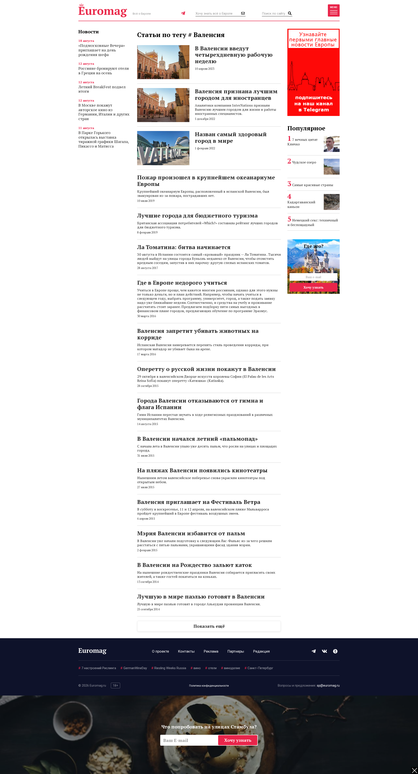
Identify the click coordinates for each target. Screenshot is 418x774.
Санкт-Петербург (258, 668)
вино (195, 668)
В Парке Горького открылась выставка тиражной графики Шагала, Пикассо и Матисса (103, 139)
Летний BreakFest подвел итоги (102, 89)
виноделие (230, 668)
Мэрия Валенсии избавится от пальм (191, 533)
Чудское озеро (304, 162)
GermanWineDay (133, 668)
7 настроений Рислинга (97, 668)
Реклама (211, 651)
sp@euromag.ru (328, 685)
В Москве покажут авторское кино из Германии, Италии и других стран (103, 111)
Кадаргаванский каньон (301, 204)
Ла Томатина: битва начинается (184, 247)
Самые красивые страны (312, 184)
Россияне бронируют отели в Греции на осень (103, 70)
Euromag (102, 10)
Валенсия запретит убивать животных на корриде (197, 334)
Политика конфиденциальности (209, 685)
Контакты (186, 651)
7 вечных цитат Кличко (302, 141)
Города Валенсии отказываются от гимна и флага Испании (200, 404)
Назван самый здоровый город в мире (231, 137)
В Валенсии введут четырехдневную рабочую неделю (234, 54)
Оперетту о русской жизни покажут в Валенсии (206, 369)
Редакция (261, 651)
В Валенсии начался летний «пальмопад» (197, 438)
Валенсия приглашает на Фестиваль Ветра (198, 501)
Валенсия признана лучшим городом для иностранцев (236, 94)
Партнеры (236, 651)
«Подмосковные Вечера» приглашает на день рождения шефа (101, 50)
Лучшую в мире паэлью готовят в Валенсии (201, 596)
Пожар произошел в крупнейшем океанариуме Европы (206, 180)
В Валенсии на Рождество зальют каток (194, 564)
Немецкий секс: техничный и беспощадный (312, 222)
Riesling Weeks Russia (168, 668)
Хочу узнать (313, 287)
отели (211, 668)
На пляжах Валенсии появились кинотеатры (202, 470)
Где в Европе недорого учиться (182, 282)
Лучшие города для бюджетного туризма (197, 215)
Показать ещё (209, 626)
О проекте (160, 651)
